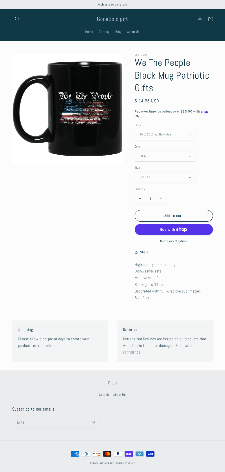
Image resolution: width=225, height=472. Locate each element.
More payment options (173, 241)
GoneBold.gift (107, 462)
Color (138, 146)
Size (137, 168)
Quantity (140, 189)
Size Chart (143, 297)
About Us (119, 394)
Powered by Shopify (125, 462)
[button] (17, 19)
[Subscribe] (93, 422)
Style (138, 125)
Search (104, 394)
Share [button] (144, 252)
